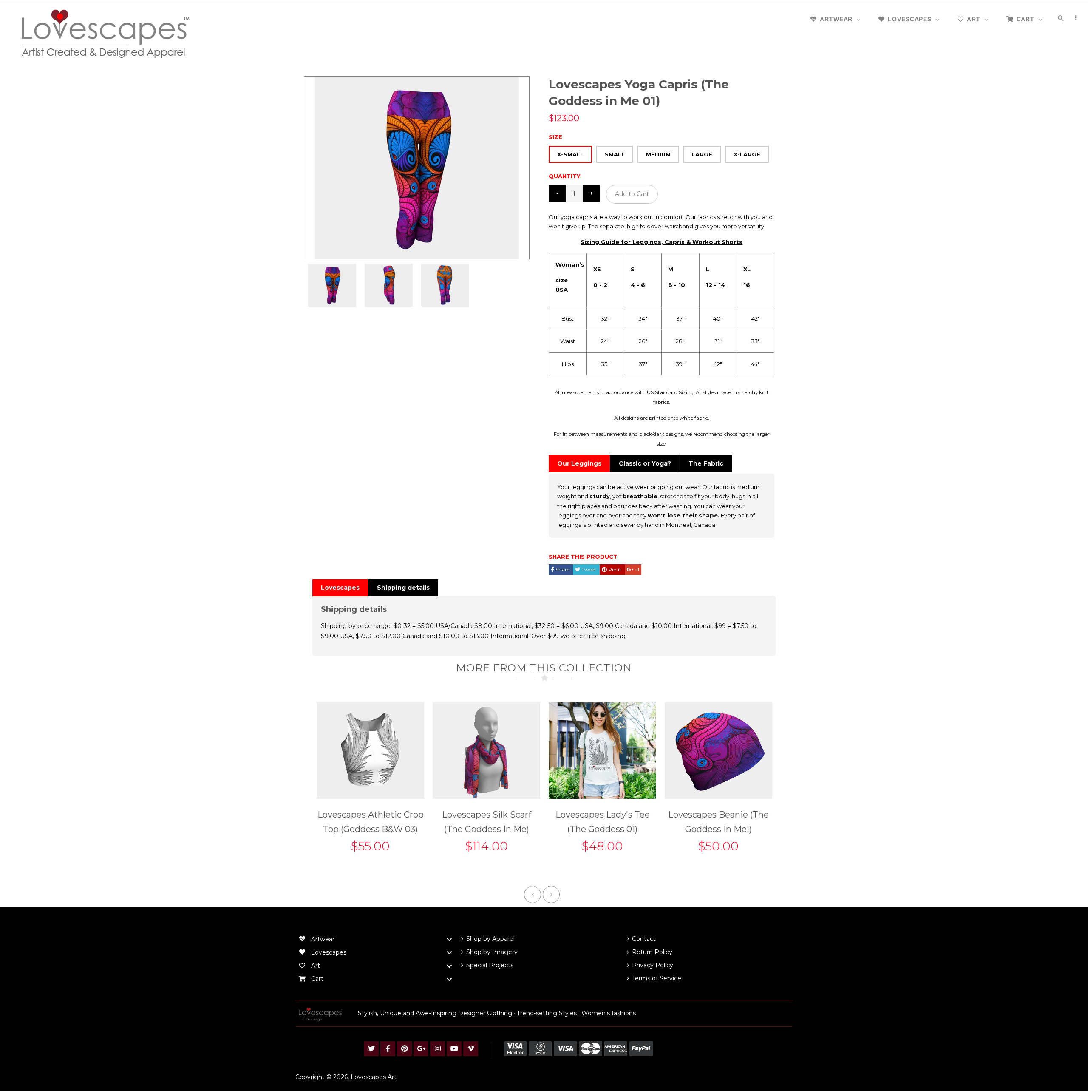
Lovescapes (340, 587)
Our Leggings (579, 463)
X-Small (570, 154)
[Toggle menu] (449, 939)
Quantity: (565, 176)
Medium (658, 154)
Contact (644, 939)
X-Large (747, 154)
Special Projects (489, 965)
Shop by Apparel (490, 939)
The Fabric (705, 463)
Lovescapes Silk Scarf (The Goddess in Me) (486, 822)
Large (702, 154)
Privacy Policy (652, 965)
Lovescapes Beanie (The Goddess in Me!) (718, 822)
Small (615, 154)
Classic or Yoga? (645, 463)
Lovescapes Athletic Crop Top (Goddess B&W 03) (370, 822)
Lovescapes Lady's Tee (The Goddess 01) (602, 822)
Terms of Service (656, 978)
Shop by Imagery (492, 952)
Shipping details (403, 587)
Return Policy (652, 952)
